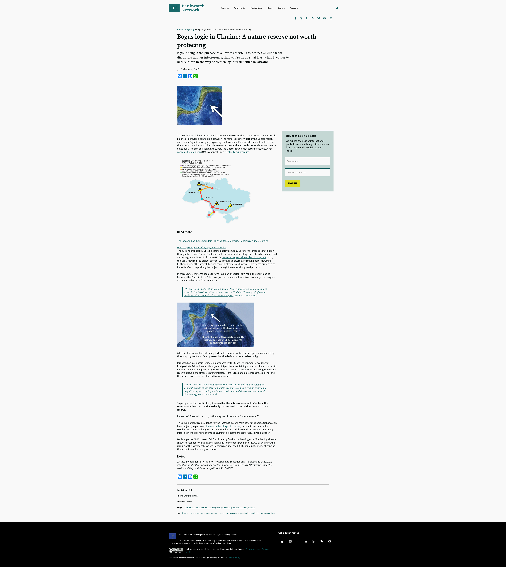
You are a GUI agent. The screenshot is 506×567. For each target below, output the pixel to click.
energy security (217, 513)
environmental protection (236, 513)
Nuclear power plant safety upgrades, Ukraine (201, 247)
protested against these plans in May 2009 (244, 257)
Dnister (185, 513)
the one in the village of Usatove (223, 426)
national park (253, 513)
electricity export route (237, 152)
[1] (195, 394)
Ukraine (193, 513)
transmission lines (267, 513)
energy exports (203, 513)
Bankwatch (188, 8)
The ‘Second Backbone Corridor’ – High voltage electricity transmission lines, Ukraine (222, 240)
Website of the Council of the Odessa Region (208, 295)
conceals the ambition (189, 152)
